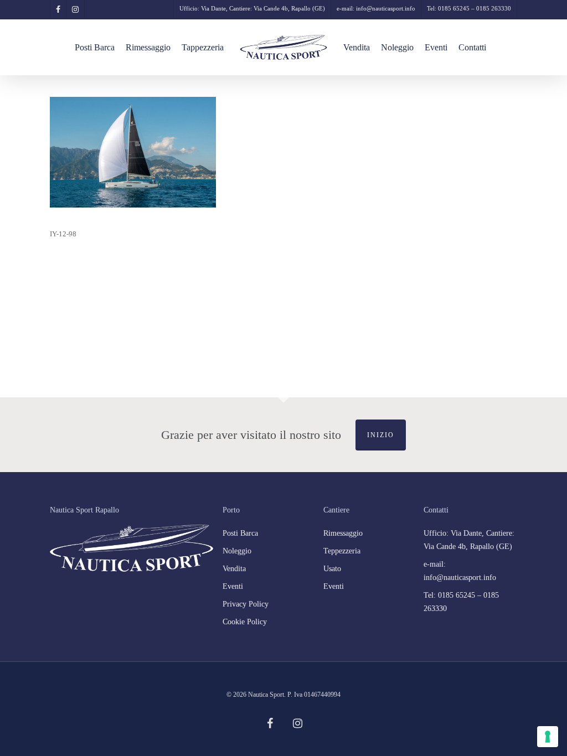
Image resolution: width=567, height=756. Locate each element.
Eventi (233, 586)
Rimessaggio (343, 533)
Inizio (380, 435)
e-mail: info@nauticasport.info (460, 571)
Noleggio (237, 551)
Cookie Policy (245, 622)
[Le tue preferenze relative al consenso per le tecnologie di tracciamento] (547, 736)
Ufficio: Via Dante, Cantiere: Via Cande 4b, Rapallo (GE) (469, 540)
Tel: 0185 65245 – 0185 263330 (461, 602)
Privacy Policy (246, 604)
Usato (332, 569)
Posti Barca (240, 533)
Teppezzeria (341, 551)
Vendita (234, 569)
